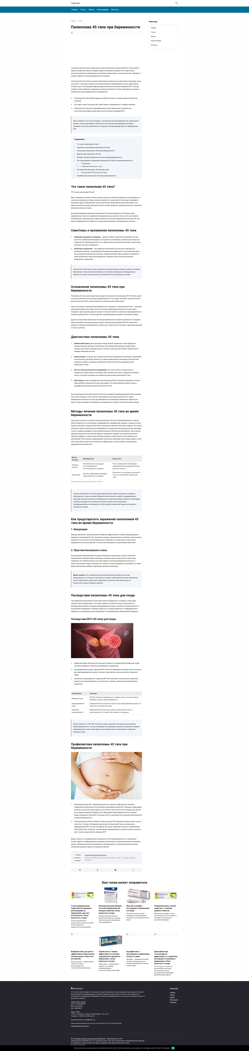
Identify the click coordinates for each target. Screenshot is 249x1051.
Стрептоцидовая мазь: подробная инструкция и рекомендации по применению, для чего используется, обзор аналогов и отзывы (81, 912)
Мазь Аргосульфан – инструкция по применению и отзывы (137, 908)
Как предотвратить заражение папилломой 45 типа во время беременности (105, 160)
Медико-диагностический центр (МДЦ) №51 (91, 1039)
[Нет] (247, 1048)
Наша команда (102, 10)
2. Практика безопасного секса (91, 166)
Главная (74, 10)
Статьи (83, 10)
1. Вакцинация (85, 163)
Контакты (115, 10)
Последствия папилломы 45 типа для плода (93, 170)
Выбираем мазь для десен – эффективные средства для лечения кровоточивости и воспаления (82, 955)
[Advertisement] (163, 81)
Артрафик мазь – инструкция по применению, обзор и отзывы (138, 954)
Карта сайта (174, 1000)
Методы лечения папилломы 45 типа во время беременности (99, 157)
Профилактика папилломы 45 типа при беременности (96, 176)
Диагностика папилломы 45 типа (89, 154)
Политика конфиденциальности (80, 1026)
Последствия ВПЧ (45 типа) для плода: (94, 172)
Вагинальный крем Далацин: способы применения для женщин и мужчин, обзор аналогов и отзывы (110, 909)
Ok (173, 1048)
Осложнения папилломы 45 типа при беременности (96, 151)
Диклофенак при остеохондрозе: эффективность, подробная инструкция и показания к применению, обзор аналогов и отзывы (165, 958)
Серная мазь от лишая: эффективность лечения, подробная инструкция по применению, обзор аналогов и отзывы (109, 956)
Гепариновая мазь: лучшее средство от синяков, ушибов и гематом (165, 908)
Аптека (91, 10)
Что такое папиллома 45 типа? (88, 144)
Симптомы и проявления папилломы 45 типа (93, 147)
